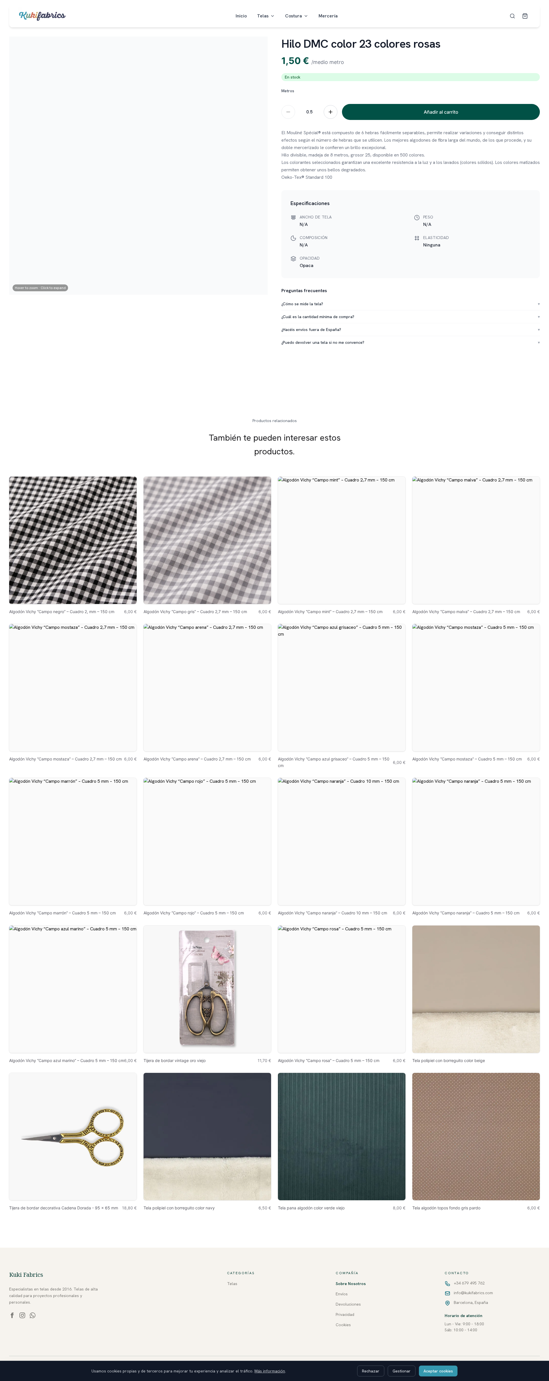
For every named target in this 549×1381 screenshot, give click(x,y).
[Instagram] (22, 1315)
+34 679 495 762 (469, 1283)
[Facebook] (12, 1315)
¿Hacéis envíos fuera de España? (410, 329)
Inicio (241, 16)
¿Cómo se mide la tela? (410, 303)
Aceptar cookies (438, 1371)
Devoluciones (348, 1304)
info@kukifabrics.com (473, 1292)
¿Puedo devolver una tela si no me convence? (410, 342)
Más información (269, 1371)
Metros (287, 90)
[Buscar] (512, 16)
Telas (262, 16)
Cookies (343, 1324)
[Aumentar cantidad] (330, 112)
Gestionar (402, 1371)
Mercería (328, 16)
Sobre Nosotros (351, 1283)
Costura (293, 16)
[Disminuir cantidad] (288, 112)
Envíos (342, 1293)
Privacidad (345, 1314)
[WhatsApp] (32, 1315)
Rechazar (370, 1371)
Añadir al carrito (441, 112)
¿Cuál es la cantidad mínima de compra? (410, 316)
